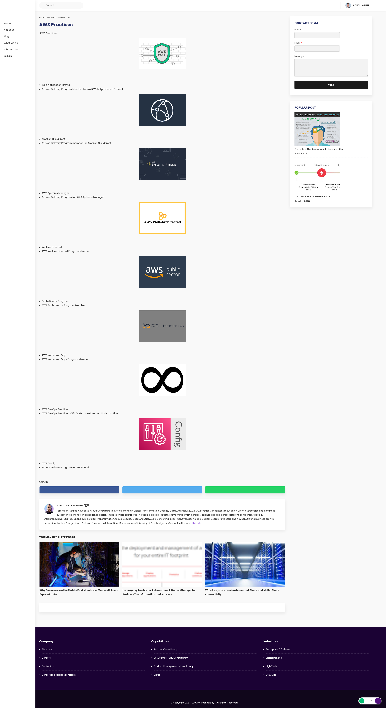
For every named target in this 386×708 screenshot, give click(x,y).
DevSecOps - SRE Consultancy (171, 657)
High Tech (271, 666)
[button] (42, 5)
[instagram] (332, 5)
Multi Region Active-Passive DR (312, 196)
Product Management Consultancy (173, 666)
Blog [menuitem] (6, 36)
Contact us (48, 666)
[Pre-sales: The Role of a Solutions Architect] (317, 129)
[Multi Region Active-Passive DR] (317, 176)
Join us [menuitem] (8, 56)
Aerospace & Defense (278, 649)
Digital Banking (274, 657)
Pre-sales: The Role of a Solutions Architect (319, 149)
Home (41, 17)
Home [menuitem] (7, 23)
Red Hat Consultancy (165, 649)
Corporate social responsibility (59, 674)
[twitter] (326, 5)
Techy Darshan (201, 697)
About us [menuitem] (9, 30)
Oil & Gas (271, 674)
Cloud (157, 674)
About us (47, 649)
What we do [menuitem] (11, 43)
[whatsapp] (245, 489)
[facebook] (320, 5)
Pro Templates (224, 697)
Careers (46, 657)
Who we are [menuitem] (11, 49)
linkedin (197, 523)
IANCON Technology (17, 8)
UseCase (50, 17)
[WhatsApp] (337, 5)
